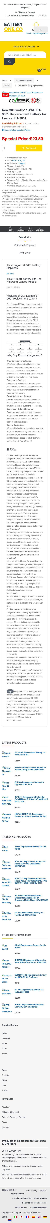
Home (4, 80)
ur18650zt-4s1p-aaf (38, 1207)
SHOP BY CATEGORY (24, 46)
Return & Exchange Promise (22, 15)
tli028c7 (43, 1190)
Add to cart (31, 148)
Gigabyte (5, 1075)
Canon (4, 1070)
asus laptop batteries (21, 1198)
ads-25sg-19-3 (40, 1198)
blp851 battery (17, 1193)
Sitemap (5, 1127)
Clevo (4, 1080)
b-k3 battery (31, 1190)
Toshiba (5, 1090)
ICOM (4, 1048)
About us (5, 1107)
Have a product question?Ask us (17, 130)
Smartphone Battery (24, 80)
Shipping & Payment (26, 12)
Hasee (4, 1053)
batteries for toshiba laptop (34, 1202)
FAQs (44, 15)
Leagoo (7, 85)
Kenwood (6, 1038)
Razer (4, 1043)
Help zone (25, 252)
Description (25, 237)
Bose (4, 1085)
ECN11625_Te (18, 160)
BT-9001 (10, 273)
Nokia (4, 1033)
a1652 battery (21, 1207)
